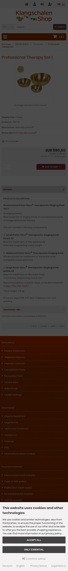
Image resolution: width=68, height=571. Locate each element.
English (21, 566)
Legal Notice (58, 566)
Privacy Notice (38, 566)
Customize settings (35, 558)
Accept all (34, 540)
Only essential (34, 549)
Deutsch (7, 566)
